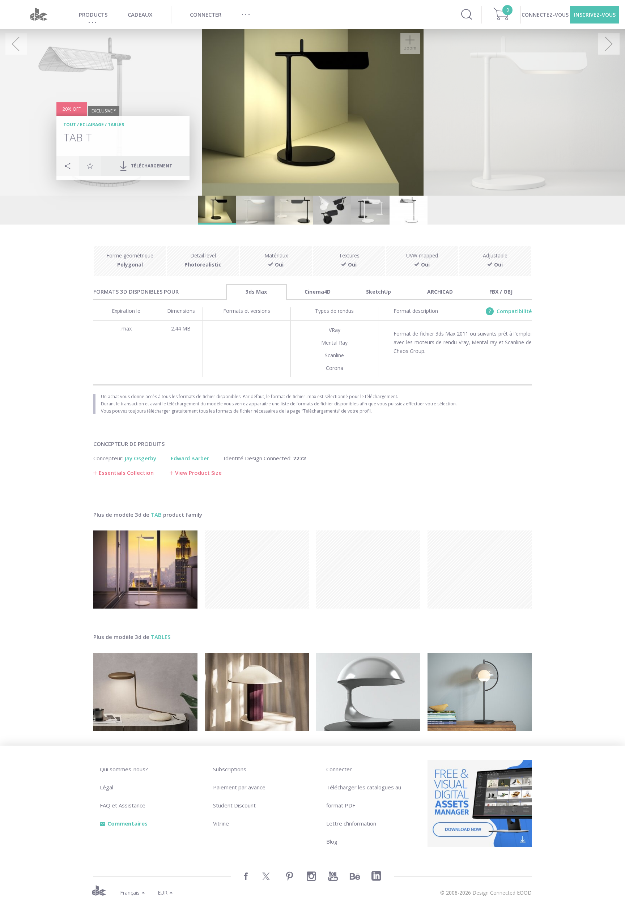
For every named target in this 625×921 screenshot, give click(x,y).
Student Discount (234, 805)
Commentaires (127, 823)
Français (130, 892)
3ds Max (256, 291)
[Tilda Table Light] (145, 692)
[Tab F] (145, 569)
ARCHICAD (440, 291)
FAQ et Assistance (122, 805)
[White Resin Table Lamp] (368, 692)
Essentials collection (126, 472)
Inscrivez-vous (595, 14)
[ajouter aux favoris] (90, 165)
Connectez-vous (545, 14)
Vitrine (221, 823)
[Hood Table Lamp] (480, 692)
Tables (116, 124)
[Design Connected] (38, 14)
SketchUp (378, 291)
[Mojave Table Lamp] (257, 692)
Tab (156, 514)
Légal (106, 787)
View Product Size (198, 472)
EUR (162, 892)
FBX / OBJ (501, 291)
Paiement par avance (239, 787)
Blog (331, 841)
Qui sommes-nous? (124, 769)
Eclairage (92, 124)
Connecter (339, 769)
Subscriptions (229, 769)
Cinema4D (318, 291)
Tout (69, 124)
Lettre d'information (351, 823)
